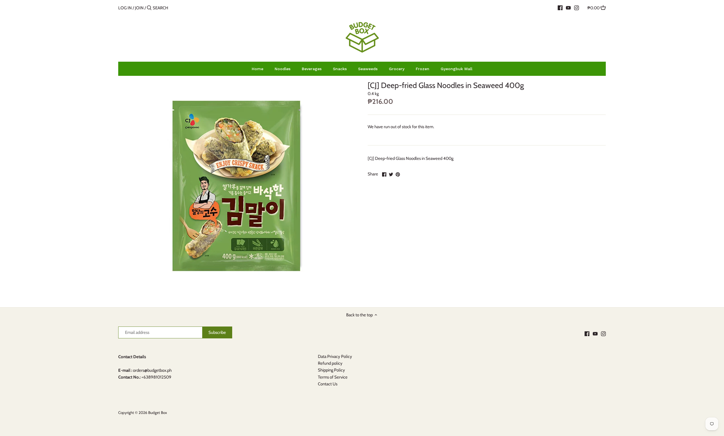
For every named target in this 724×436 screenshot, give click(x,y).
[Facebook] (560, 7)
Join (139, 7)
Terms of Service (333, 377)
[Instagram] (576, 7)
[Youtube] (568, 7)
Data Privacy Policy (335, 356)
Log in (125, 7)
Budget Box (157, 412)
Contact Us (327, 383)
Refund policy (330, 363)
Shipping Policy (331, 370)
